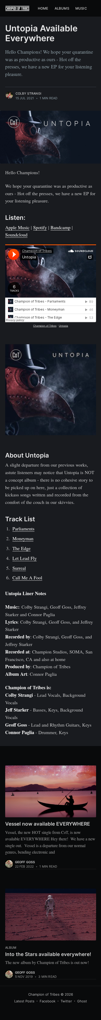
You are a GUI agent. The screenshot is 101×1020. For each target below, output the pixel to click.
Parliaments (23, 528)
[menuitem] (43, 8)
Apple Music (17, 227)
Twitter (66, 1001)
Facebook (47, 1001)
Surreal (19, 568)
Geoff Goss (25, 862)
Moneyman (22, 538)
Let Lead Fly (24, 558)
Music (81, 8)
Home (43, 8)
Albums (62, 8)
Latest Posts (24, 1001)
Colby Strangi (28, 93)
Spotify (40, 227)
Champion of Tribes (44, 325)
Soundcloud (16, 234)
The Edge (21, 548)
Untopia (63, 325)
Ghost (82, 1001)
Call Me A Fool (27, 577)
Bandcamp (60, 227)
